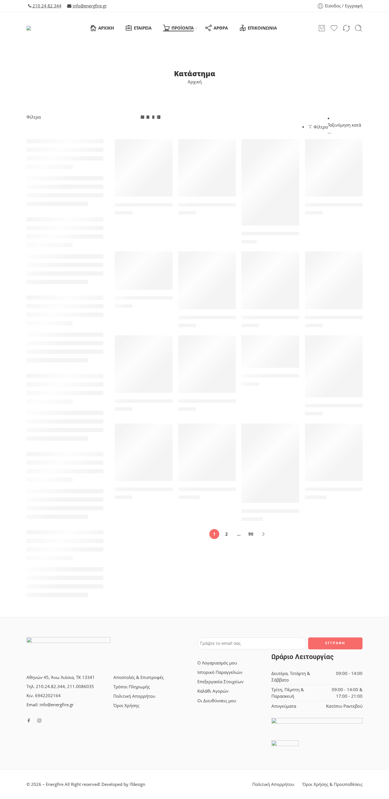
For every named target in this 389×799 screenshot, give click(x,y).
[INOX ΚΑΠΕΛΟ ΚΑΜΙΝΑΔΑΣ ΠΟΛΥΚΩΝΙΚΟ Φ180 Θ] (270, 182)
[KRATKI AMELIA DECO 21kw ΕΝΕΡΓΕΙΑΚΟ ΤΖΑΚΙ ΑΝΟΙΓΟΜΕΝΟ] (207, 452)
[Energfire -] (37, 28)
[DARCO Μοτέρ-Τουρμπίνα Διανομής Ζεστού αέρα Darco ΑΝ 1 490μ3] (207, 168)
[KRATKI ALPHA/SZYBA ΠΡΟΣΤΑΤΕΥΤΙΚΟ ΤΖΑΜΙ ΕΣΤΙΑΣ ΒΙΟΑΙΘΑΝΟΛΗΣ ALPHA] (144, 452)
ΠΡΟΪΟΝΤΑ (182, 28)
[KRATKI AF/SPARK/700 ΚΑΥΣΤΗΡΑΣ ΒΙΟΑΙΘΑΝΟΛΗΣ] (270, 351)
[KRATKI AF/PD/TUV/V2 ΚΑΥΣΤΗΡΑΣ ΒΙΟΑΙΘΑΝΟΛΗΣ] (334, 280)
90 (250, 534)
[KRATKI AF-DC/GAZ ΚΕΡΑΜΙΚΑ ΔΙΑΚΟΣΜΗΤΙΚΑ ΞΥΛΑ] (144, 270)
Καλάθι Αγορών (212, 691)
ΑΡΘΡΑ (221, 28)
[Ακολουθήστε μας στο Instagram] (39, 720)
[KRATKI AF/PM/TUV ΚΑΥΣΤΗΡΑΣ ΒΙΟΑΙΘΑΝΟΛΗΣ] (207, 364)
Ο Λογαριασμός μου (217, 663)
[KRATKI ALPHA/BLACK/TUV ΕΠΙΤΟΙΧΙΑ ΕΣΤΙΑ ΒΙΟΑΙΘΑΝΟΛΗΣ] (334, 366)
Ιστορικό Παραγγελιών (219, 672)
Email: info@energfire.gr (50, 704)
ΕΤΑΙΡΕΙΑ (142, 28)
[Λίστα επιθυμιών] (164, 147)
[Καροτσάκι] (322, 28)
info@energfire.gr (90, 6)
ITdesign (137, 784)
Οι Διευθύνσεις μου (216, 700)
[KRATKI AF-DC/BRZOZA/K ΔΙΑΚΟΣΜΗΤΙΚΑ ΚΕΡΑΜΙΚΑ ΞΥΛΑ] (334, 168)
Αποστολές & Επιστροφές (138, 677)
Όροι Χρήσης (126, 705)
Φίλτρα (33, 117)
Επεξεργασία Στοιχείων (220, 681)
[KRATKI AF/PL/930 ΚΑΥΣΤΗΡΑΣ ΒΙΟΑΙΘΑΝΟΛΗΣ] (144, 364)
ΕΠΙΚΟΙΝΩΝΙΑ (262, 28)
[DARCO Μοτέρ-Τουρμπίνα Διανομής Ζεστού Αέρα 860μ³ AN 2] (144, 168)
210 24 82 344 (47, 6)
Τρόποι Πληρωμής (131, 686)
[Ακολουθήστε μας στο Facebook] (28, 720)
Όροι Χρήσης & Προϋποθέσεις (332, 784)
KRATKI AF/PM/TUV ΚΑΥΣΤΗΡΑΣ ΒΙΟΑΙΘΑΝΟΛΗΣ (235, 401)
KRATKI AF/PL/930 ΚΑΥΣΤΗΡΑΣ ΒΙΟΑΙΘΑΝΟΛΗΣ (170, 401)
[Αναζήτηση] (359, 28)
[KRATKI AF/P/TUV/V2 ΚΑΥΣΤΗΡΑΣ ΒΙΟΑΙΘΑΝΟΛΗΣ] (270, 280)
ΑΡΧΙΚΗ (106, 28)
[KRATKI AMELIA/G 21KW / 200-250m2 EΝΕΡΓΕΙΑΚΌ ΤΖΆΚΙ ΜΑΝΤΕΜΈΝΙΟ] (270, 463)
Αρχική (195, 81)
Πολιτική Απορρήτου (134, 696)
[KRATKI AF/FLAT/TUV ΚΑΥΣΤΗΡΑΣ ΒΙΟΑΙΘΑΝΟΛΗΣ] (207, 280)
